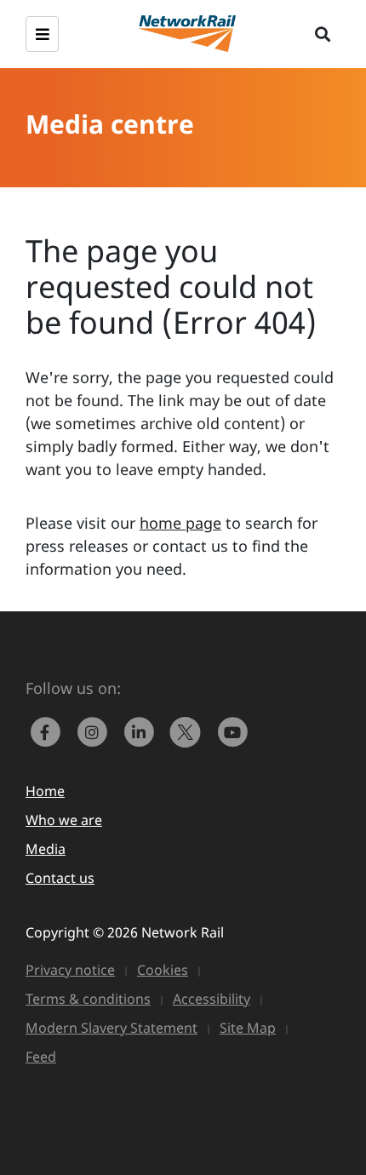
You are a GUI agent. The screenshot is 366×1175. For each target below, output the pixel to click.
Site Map (248, 1027)
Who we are (64, 820)
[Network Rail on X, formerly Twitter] (189, 730)
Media (46, 849)
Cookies (162, 969)
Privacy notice (70, 969)
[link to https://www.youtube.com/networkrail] (234, 730)
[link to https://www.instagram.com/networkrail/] (95, 730)
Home (45, 791)
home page (180, 523)
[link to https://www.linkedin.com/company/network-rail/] (142, 730)
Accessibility (211, 998)
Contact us (60, 877)
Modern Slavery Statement (111, 1027)
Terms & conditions (88, 998)
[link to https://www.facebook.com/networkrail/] (49, 730)
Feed (41, 1056)
